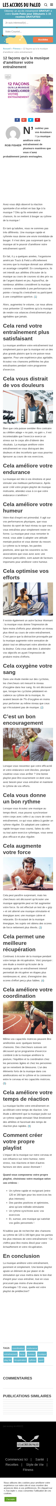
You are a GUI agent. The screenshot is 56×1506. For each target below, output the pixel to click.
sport (41, 1360)
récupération (20, 1360)
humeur (31, 1354)
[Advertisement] (30, 180)
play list (7, 1360)
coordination (18, 1348)
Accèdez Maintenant (43, 40)
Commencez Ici (16, 1459)
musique (42, 1354)
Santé (39, 1459)
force (22, 1354)
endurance (32, 1348)
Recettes (12, 1464)
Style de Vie (35, 1464)
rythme (32, 1360)
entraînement (10, 1354)
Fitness (28, 1470)
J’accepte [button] (10, 1499)
